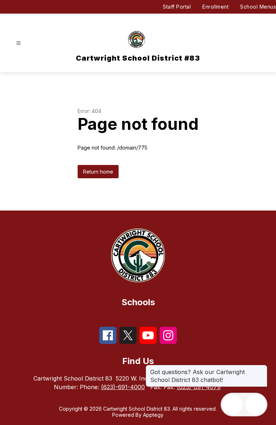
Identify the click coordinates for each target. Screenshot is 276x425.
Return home (98, 172)
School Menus (258, 7)
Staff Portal (177, 7)
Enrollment (215, 7)
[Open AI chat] (255, 405)
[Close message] (261, 368)
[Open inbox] (232, 405)
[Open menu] (18, 43)
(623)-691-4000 (123, 387)
